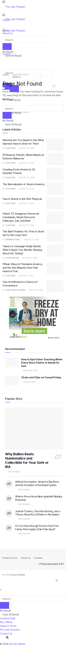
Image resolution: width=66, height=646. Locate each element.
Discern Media (17, 574)
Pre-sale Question (10, 629)
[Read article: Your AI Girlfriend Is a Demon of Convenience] (55, 286)
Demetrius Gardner (15, 290)
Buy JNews (6, 622)
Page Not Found (20, 74)
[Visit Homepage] (14, 6)
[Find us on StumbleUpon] (62, 580)
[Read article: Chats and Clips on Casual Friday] (12, 380)
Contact (38, 557)
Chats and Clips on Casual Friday (41, 377)
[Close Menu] (0, 589)
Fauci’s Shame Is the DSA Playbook (22, 198)
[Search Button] (3, 59)
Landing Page (7, 618)
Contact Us (6, 633)
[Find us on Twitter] (56, 580)
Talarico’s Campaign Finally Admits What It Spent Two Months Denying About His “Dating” (22, 250)
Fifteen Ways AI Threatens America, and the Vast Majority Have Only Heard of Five (23, 267)
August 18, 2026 (26, 148)
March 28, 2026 (30, 370)
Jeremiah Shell (12, 239)
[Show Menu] (3, 26)
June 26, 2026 (29, 382)
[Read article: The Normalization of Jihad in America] (55, 188)
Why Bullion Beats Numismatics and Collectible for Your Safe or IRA (27, 460)
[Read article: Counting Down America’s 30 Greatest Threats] (55, 174)
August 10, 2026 (26, 225)
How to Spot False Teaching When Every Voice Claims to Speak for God (41, 362)
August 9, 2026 (31, 239)
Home (6, 74)
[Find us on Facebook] (51, 580)
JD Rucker (10, 148)
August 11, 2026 (26, 189)
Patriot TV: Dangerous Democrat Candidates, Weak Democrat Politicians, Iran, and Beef (21, 217)
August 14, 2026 (26, 177)
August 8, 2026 (29, 258)
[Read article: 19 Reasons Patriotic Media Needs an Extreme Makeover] (55, 159)
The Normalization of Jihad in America (24, 184)
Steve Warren (12, 258)
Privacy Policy (10, 557)
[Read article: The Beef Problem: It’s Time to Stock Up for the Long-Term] (55, 236)
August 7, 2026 (25, 276)
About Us (25, 557)
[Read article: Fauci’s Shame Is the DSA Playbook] (55, 203)
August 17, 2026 (26, 163)
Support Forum (8, 625)
